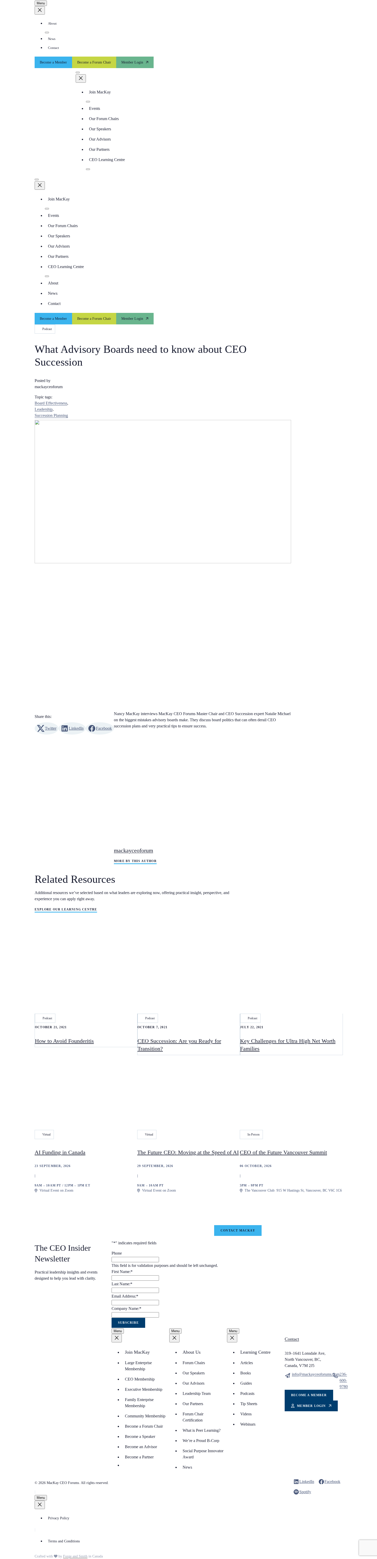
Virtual (46, 1134)
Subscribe (128, 1322)
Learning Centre (255, 1352)
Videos (246, 1414)
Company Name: (126, 1308)
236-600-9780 (344, 1380)
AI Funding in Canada (60, 1152)
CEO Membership (140, 1379)
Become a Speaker (140, 1436)
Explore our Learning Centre (66, 909)
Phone (117, 1253)
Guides (246, 1383)
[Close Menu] (40, 10)
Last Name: (122, 1284)
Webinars (247, 1424)
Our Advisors (100, 139)
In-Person (253, 1134)
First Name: (122, 1271)
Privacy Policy (58, 1518)
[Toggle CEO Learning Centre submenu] (88, 169)
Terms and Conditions (64, 1541)
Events (94, 108)
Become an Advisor (141, 1447)
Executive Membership (143, 1389)
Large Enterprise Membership (138, 1366)
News (51, 39)
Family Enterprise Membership (139, 1402)
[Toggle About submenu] (47, 32)
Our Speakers (100, 129)
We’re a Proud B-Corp (201, 1440)
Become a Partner (139, 1457)
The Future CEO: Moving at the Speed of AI (188, 1152)
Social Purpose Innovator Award (203, 1454)
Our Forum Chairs (104, 118)
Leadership (44, 409)
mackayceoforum (133, 850)
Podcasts (247, 1393)
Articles (246, 1363)
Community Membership (145, 1416)
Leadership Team (197, 1393)
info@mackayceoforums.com (316, 1374)
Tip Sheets (248, 1404)
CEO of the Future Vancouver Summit (283, 1152)
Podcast (47, 329)
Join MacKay (100, 92)
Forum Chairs (194, 1363)
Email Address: (125, 1296)
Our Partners (99, 149)
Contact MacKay (238, 1230)
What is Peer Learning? (202, 1430)
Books (245, 1373)
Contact (53, 48)
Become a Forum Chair (94, 62)
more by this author (135, 861)
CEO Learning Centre (107, 159)
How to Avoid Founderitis (64, 1041)
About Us (192, 1352)
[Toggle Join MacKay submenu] (88, 101)
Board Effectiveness (51, 403)
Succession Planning (51, 415)
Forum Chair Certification (193, 1417)
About (52, 23)
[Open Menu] (78, 72)
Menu (41, 3)
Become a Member (53, 62)
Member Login (132, 62)
